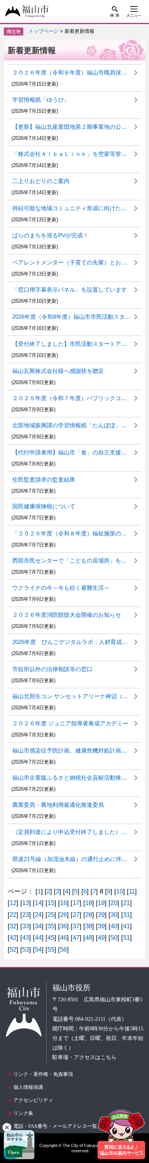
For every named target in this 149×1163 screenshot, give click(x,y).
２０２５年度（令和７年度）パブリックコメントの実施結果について (76, 398)
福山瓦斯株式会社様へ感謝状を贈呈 (58, 371)
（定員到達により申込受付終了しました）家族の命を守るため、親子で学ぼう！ (76, 832)
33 (25, 926)
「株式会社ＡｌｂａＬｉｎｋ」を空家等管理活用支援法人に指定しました (76, 154)
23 (25, 914)
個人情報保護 (28, 1087)
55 (50, 949)
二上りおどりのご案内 (41, 181)
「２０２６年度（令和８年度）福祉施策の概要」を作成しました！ (76, 533)
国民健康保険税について (43, 506)
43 (25, 937)
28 (88, 914)
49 (101, 937)
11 (132, 891)
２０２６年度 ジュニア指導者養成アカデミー (70, 723)
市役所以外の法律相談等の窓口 (52, 669)
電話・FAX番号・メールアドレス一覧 (55, 1126)
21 (126, 903)
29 (101, 914)
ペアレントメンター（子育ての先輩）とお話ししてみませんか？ (76, 262)
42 (13, 937)
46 (63, 937)
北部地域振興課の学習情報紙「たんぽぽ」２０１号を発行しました (76, 425)
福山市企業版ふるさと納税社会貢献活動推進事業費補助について (76, 777)
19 (101, 903)
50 (113, 937)
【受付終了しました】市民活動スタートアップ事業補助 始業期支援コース (76, 344)
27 (76, 914)
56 (63, 949)
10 (119, 891)
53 (25, 949)
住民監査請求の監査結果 (43, 479)
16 (63, 903)
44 (38, 937)
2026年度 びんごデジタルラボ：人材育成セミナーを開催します (76, 642)
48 (88, 937)
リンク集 (23, 1113)
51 (126, 937)
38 (88, 926)
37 (76, 926)
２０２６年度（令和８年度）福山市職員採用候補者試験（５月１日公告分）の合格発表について (76, 72)
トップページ (43, 31)
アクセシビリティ (33, 1100)
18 (88, 903)
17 (76, 903)
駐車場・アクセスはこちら (84, 1057)
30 (113, 914)
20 (113, 903)
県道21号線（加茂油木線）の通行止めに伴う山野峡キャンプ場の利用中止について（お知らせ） (76, 859)
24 (38, 914)
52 (13, 949)
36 (63, 926)
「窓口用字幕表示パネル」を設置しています (69, 289)
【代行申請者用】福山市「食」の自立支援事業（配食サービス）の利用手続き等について (76, 452)
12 (13, 903)
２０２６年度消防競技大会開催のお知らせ (66, 615)
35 (50, 926)
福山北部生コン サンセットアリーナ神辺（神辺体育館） (76, 696)
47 (76, 937)
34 (38, 926)
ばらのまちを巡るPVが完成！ (50, 235)
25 (50, 914)
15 (50, 903)
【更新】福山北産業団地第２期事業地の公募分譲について (76, 126)
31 (126, 914)
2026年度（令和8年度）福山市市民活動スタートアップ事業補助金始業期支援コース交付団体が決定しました (76, 316)
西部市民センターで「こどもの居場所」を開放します (76, 560)
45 (50, 937)
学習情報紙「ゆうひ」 (41, 99)
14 (38, 903)
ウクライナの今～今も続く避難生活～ (61, 587)
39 (101, 926)
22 (13, 914)
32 (13, 926)
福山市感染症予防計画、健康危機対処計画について (76, 750)
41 (126, 926)
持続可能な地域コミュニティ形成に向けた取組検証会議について (76, 208)
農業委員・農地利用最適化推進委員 (58, 804)
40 (113, 926)
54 (38, 949)
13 (25, 903)
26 (63, 914)
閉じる (6, 1127)
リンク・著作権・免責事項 (43, 1074)
